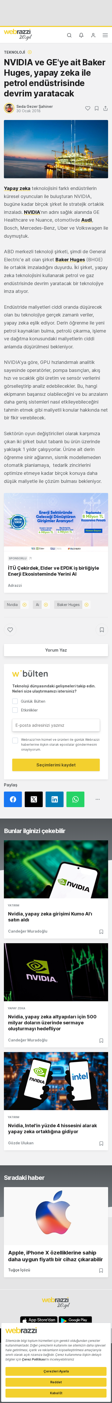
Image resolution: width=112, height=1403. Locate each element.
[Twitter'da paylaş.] (35, 799)
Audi (86, 220)
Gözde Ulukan (21, 1143)
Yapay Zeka (16, 1008)
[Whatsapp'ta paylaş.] (76, 799)
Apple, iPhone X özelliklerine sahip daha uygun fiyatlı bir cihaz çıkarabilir (55, 1256)
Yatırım (13, 905)
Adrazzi (15, 585)
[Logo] (18, 34)
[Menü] (105, 36)
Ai (37, 604)
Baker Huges (70, 259)
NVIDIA (32, 212)
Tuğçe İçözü (19, 1270)
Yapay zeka (17, 188)
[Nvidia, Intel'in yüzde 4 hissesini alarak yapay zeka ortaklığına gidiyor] (56, 1081)
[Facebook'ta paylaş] (14, 799)
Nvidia (12, 604)
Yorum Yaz (56, 650)
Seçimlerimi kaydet (56, 764)
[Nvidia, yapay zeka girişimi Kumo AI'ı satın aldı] (56, 869)
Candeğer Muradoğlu (27, 931)
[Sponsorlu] (56, 522)
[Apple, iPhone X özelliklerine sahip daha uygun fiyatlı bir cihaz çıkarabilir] (56, 1216)
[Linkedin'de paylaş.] (56, 799)
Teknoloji (14, 52)
